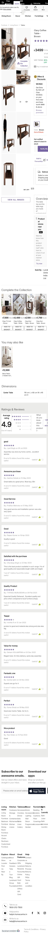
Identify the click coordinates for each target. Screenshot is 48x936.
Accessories (37, 824)
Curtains (36, 813)
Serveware (21, 810)
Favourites (21, 872)
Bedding (36, 810)
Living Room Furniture (4, 815)
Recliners (4, 841)
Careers (12, 866)
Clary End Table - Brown (29, 322)
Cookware (13, 810)
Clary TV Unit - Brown (6, 322)
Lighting (28, 816)
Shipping (28, 863)
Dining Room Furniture (4, 830)
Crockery (20, 813)
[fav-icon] (27, 7)
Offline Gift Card (19, 891)
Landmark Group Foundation (13, 883)
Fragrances (29, 824)
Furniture (4, 25)
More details (7, 9)
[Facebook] (32, 913)
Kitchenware (14, 821)
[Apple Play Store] (37, 791)
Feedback (13, 863)
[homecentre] (11, 930)
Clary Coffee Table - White (18, 322)
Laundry (44, 827)
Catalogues (5, 858)
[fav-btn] (10, 296)
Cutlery (20, 827)
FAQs (27, 877)
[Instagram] (45, 913)
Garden (28, 827)
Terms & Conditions (31, 929)
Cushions (36, 816)
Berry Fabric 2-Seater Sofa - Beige (6, 375)
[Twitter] (38, 913)
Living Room (14, 25)
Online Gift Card (19, 877)
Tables (23, 25)
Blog (11, 877)
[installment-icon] (35, 66)
